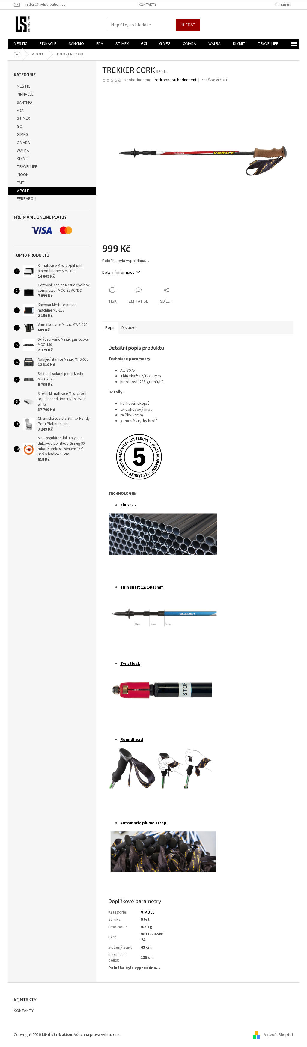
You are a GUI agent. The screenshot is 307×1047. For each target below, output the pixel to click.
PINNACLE (25, 94)
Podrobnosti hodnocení (175, 80)
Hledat (187, 24)
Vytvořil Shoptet (278, 1035)
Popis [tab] (110, 328)
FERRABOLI (26, 199)
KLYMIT (23, 159)
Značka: (214, 80)
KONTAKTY (147, 4)
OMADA (23, 143)
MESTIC (23, 86)
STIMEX (23, 118)
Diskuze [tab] (128, 328)
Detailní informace (118, 273)
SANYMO (24, 103)
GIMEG (22, 135)
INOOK (22, 175)
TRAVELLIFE (27, 167)
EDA (20, 111)
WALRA (23, 151)
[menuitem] (20, 44)
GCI (20, 127)
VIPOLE (23, 191)
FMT (21, 183)
